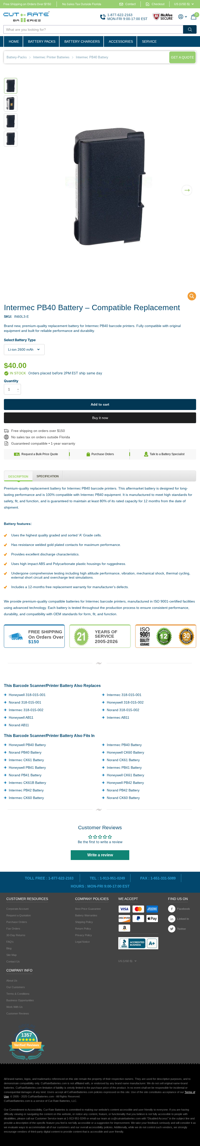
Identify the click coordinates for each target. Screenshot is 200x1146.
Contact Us (13, 961)
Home (14, 41)
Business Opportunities (20, 1000)
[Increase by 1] (19, 385)
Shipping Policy (84, 922)
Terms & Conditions (18, 993)
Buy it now (100, 418)
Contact (130, 4)
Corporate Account (17, 908)
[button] (186, 187)
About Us (11, 980)
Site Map (11, 954)
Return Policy (83, 928)
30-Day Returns (15, 935)
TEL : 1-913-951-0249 (107, 878)
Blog (8, 948)
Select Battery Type (20, 340)
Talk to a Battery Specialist (167, 454)
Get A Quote (182, 57)
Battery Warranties (86, 915)
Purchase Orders (102, 454)
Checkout (158, 4)
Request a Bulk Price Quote (39, 454)
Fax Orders (13, 928)
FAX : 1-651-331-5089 (158, 878)
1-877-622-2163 (119, 15)
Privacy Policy (83, 935)
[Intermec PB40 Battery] (188, 297)
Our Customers (15, 987)
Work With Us (14, 1006)
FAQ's (10, 941)
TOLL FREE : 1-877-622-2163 (49, 878)
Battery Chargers (82, 41)
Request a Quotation (18, 915)
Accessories (121, 41)
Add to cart (100, 404)
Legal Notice (82, 941)
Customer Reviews (17, 1013)
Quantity (11, 381)
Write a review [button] (100, 855)
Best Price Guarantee (88, 908)
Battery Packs (41, 41)
